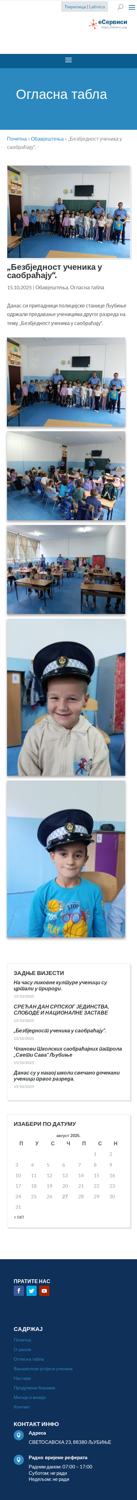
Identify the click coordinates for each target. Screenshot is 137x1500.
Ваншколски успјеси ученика (43, 1368)
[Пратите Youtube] (44, 1291)
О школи (22, 1349)
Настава (22, 1378)
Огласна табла (87, 287)
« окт (19, 1217)
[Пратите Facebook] (19, 1291)
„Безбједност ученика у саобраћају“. (60, 1030)
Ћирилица (75, 6)
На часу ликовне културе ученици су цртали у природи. (60, 985)
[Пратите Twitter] (31, 1291)
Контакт (22, 1407)
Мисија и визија (30, 1397)
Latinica (97, 6)
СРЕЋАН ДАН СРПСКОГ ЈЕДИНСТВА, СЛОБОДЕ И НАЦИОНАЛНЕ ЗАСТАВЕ (61, 1009)
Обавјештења (51, 287)
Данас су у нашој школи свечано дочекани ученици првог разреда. (67, 1075)
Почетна (22, 1340)
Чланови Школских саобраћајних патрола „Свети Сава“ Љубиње (68, 1052)
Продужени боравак (34, 1387)
